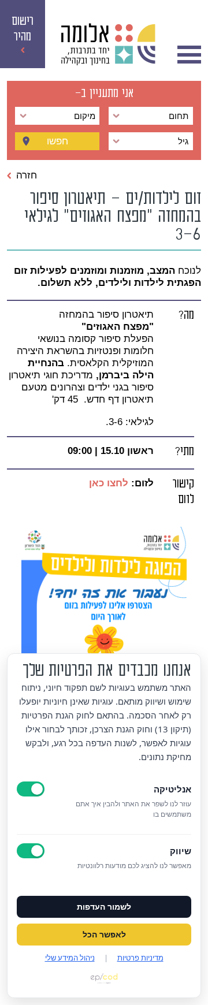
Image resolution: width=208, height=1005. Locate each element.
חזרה (26, 175)
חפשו (57, 141)
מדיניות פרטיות (140, 957)
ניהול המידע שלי (70, 957)
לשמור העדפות (104, 906)
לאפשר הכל (104, 934)
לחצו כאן (107, 483)
